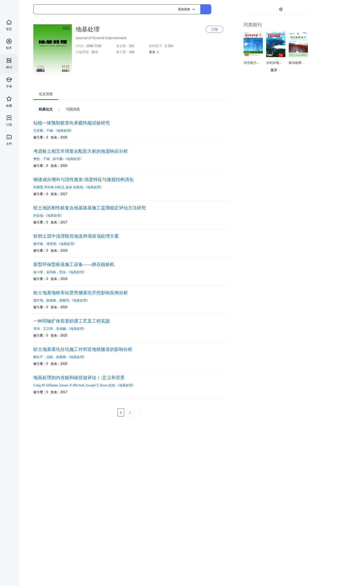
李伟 (38, 329)
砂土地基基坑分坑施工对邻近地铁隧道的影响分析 (82, 349)
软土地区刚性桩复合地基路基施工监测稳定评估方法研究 (89, 207)
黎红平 (39, 357)
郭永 (62, 272)
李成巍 (61, 329)
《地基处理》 (63, 130)
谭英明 (51, 244)
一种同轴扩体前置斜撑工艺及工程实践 (71, 321)
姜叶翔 (39, 300)
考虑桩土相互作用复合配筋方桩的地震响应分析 (80, 151)
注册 (303, 9)
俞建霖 (61, 357)
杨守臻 (39, 244)
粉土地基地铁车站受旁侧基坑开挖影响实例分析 (80, 292)
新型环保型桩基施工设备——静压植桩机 (73, 264)
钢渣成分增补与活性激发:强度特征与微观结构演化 (83, 179)
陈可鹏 (58, 159)
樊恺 (38, 159)
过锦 (51, 357)
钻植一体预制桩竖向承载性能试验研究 (71, 122)
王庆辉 (39, 130)
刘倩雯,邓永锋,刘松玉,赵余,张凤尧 (58, 187)
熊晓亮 (64, 300)
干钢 (49, 130)
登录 (291, 9)
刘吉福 (38, 215)
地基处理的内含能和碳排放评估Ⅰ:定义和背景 (79, 377)
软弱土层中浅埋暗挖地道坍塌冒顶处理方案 (76, 236)
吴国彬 (52, 272)
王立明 (49, 329)
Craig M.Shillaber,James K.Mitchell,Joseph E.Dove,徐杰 (74, 385)
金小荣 (39, 272)
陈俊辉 (52, 300)
